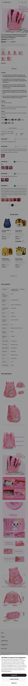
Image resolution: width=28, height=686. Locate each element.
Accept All (14, 675)
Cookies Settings (14, 679)
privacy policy (4, 669)
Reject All (14, 683)
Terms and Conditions (6, 671)
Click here (11, 665)
